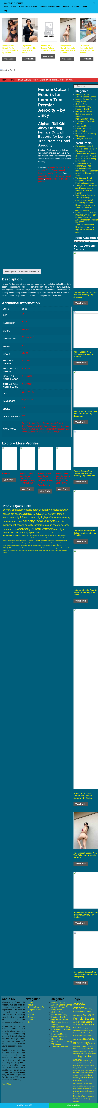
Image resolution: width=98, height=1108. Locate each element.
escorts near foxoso (61, 533)
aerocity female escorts (48, 176)
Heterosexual (27, 337)
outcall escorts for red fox (45, 550)
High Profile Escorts (83, 111)
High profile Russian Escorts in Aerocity (84, 1068)
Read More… (7, 1084)
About (13, 6)
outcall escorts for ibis (39, 548)
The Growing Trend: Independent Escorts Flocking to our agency (85, 180)
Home (5, 6)
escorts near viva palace (56, 538)
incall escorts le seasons (34, 543)
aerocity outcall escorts (36, 529)
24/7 (24, 415)
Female (25, 329)
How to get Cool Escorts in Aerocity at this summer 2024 (86, 173)
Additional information (29, 272)
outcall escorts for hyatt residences (22, 548)
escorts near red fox (42, 538)
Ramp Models (81, 131)
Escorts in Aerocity (13, 2)
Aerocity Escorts (82, 94)
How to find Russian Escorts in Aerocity (84, 1070)
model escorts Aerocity (84, 1086)
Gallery (66, 6)
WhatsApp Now (73, 1105)
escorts (80, 1039)
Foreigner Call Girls (83, 109)
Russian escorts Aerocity (85, 134)
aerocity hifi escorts (21, 517)
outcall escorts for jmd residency (55, 548)
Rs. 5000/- (26, 361)
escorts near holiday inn (12, 535)
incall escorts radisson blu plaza (50, 543)
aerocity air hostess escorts (17, 509)
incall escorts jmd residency (18, 543)
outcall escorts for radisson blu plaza (27, 550)
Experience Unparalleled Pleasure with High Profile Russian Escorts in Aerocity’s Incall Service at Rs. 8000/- (86, 217)
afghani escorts (88, 1030)
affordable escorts (78, 1030)
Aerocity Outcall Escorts (48, 170)
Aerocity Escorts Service (85, 97)
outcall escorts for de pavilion (28, 545)
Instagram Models (82, 126)
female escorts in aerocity (80, 1051)
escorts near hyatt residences (30, 535)
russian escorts (81, 1091)
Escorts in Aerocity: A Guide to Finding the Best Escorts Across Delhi (86, 148)
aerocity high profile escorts (46, 517)
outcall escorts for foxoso (45, 545)
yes (23, 345)
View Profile (9, 59)
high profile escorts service (86, 1065)
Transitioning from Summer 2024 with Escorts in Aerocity (83, 165)
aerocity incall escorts (39, 521)
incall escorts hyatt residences (55, 540)
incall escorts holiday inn (36, 540)
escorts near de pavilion (47, 533)
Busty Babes (80, 102)
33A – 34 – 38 (28, 392)
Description (10, 272)
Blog (5, 10)
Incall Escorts (79, 1072)
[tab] (10, 271)
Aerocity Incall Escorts (82, 1022)
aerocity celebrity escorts (46, 509)
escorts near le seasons (10, 538)
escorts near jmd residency (58, 535)
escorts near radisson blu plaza (26, 538)
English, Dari (27, 400)
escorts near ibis (44, 535)
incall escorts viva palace (12, 545)
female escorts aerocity (83, 1049)
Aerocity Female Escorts (58, 167)
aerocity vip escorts (30, 532)
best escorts (77, 1033)
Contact (85, 6)
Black (24, 322)
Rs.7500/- (26, 368)
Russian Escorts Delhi (28, 6)
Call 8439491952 (24, 1105)
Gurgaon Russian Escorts (50, 6)
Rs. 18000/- (27, 376)
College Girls (81, 104)
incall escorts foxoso (20, 540)
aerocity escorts (35, 513)
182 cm (25, 353)
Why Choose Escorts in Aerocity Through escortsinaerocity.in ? (85, 197)
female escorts (87, 1046)
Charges (75, 6)
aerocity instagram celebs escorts (42, 525)
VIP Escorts (80, 136)
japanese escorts (83, 1083)
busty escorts (83, 1035)
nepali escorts (88, 1088)
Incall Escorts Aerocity (84, 119)
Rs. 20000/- (27, 384)
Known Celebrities (83, 129)
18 (23, 314)
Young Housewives (83, 138)
